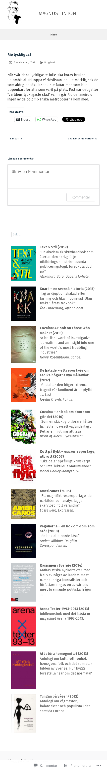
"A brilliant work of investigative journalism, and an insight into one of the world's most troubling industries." (67, 342)
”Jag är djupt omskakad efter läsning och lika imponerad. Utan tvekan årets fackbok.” (67, 298)
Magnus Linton (57, 13)
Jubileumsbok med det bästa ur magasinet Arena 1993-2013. (65, 614)
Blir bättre (16, 138)
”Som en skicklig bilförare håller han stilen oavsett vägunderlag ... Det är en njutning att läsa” (66, 424)
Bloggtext (49, 62)
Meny (54, 34)
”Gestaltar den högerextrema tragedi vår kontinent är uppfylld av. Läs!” (66, 385)
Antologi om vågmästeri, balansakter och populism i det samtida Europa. (65, 703)
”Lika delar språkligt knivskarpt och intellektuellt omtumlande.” (67, 461)
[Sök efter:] (23, 234)
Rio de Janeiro (78, 95)
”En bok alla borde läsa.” (67, 536)
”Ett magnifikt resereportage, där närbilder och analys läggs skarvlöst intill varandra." (66, 501)
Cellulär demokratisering (82, 138)
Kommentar (81, 197)
